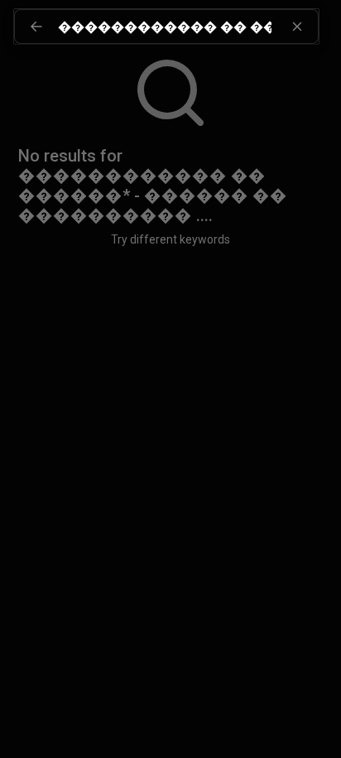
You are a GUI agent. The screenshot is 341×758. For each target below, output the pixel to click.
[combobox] (188, 26)
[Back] (36, 26)
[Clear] (297, 26)
